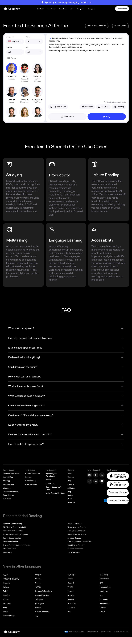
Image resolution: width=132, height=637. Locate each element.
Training (120, 107)
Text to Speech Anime (12, 538)
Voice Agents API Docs (55, 493)
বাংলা (69, 612)
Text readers (22, 256)
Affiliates (71, 488)
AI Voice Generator (32, 474)
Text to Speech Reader (77, 527)
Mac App (6, 481)
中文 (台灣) (104, 575)
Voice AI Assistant (75, 524)
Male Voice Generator (76, 531)
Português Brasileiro (43, 591)
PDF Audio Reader (10, 542)
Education (50, 483)
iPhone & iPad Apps (11, 474)
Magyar (38, 575)
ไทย (101, 595)
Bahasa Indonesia (42, 612)
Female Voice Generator (12, 531)
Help (69, 492)
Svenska (71, 595)
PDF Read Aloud (9, 549)
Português (104, 599)
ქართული (39, 603)
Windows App (8, 484)
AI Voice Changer (74, 538)
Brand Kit (71, 502)
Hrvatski (38, 608)
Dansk (70, 579)
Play (108, 116)
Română (71, 599)
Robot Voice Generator (77, 534)
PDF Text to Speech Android (14, 527)
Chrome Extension (10, 492)
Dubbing (28, 477)
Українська (104, 591)
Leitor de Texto (74, 552)
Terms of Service (92, 631)
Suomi (37, 583)
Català (102, 612)
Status (70, 495)
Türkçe (6, 599)
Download (62, 9)
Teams (48, 480)
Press (70, 499)
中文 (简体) (72, 575)
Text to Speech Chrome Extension (17, 545)
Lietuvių (103, 608)
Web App (7, 488)
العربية (5, 575)
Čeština (38, 579)
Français (6, 583)
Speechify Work (31, 484)
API (71, 9)
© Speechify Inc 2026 (121, 631)
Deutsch (71, 583)
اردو (36, 616)
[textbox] (87, 65)
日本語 (38, 587)
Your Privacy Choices (76, 631)
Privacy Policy (106, 631)
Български (7, 603)
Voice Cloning (30, 481)
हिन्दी (101, 583)
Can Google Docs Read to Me (79, 542)
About (70, 474)
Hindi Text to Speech (76, 545)
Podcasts (89, 107)
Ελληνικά (71, 608)
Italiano (6, 587)
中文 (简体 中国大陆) (11, 579)
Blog (69, 481)
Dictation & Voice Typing (12, 524)
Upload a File (60, 106)
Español (6, 595)
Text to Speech (9, 470)
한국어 (70, 587)
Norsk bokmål (105, 587)
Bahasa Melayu (9, 616)
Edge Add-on (8, 495)
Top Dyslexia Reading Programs (15, 534)
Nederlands (104, 579)
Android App (8, 477)
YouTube (105, 107)
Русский (71, 591)
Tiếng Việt (39, 599)
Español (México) (42, 595)
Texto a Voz (7, 552)
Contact (71, 477)
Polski (5, 591)
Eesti (5, 608)
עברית (5, 612)
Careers (71, 484)
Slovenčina (72, 603)
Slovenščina (104, 603)
